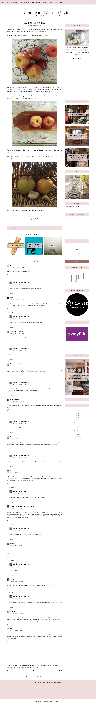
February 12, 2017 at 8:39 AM (17, 333)
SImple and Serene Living (21, 282)
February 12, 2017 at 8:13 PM (19, 318)
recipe (77, 432)
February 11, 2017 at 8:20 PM (17, 299)
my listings (75, 206)
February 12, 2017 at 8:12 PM (19, 284)
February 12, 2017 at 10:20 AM (17, 401)
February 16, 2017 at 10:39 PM (17, 630)
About (50, 2)
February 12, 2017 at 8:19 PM (19, 530)
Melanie (12, 611)
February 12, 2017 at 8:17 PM (19, 457)
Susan (12, 471)
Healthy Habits (58, 2)
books (77, 413)
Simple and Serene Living (48, 12)
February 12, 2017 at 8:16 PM (19, 384)
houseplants (77, 425)
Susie (12, 298)
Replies (12, 279)
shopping (77, 436)
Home (3, 2)
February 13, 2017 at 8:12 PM (17, 613)
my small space (78, 430)
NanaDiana (13, 437)
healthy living (77, 421)
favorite (78, 417)
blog (8, 2)
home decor (77, 423)
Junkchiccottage (15, 399)
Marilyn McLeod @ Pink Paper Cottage (22, 506)
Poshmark (72, 208)
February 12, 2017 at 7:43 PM (17, 581)
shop (44, 2)
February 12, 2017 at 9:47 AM (17, 365)
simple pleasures (36, 2)
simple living (77, 438)
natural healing (19, 228)
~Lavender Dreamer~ (17, 332)
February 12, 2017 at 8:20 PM (20, 566)
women (78, 442)
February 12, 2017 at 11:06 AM (17, 438)
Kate (60, 701)
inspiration (77, 427)
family (77, 415)
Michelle (13, 579)
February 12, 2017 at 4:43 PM (17, 508)
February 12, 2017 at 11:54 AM (17, 472)
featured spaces (25, 2)
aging (77, 410)
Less (8, 670)
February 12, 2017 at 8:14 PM (19, 350)
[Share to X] (57, 228)
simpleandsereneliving (55, 682)
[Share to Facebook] (55, 228)
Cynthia (12, 544)
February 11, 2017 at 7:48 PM (17, 267)
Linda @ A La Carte (16, 364)
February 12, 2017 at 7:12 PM (16, 545)
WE (11, 265)
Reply (8, 274)
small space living (77, 440)
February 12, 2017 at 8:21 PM (19, 598)
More (60, 670)
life (13, 228)
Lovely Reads (14, 2)
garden (78, 419)
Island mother (14, 629)
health (9, 228)
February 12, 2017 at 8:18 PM (19, 493)
